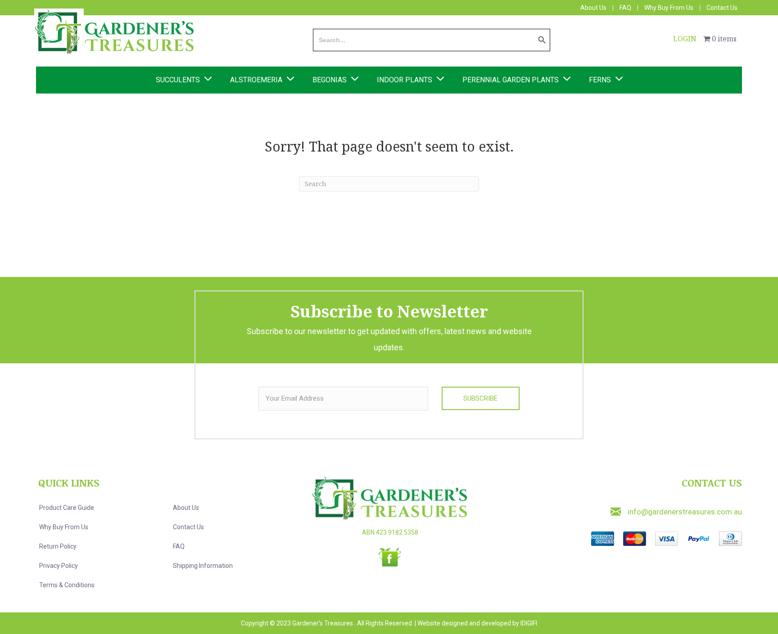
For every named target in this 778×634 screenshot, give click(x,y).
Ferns (600, 80)
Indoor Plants (404, 80)
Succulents (178, 80)
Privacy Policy (58, 565)
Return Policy (58, 546)
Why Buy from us (63, 527)
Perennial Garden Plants (510, 80)
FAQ (625, 8)
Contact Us (721, 8)
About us (186, 507)
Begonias (329, 80)
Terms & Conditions (67, 585)
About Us (593, 8)
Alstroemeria (256, 80)
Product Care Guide (66, 507)
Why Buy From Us (668, 8)
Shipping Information (203, 565)
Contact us (188, 527)
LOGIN (685, 39)
